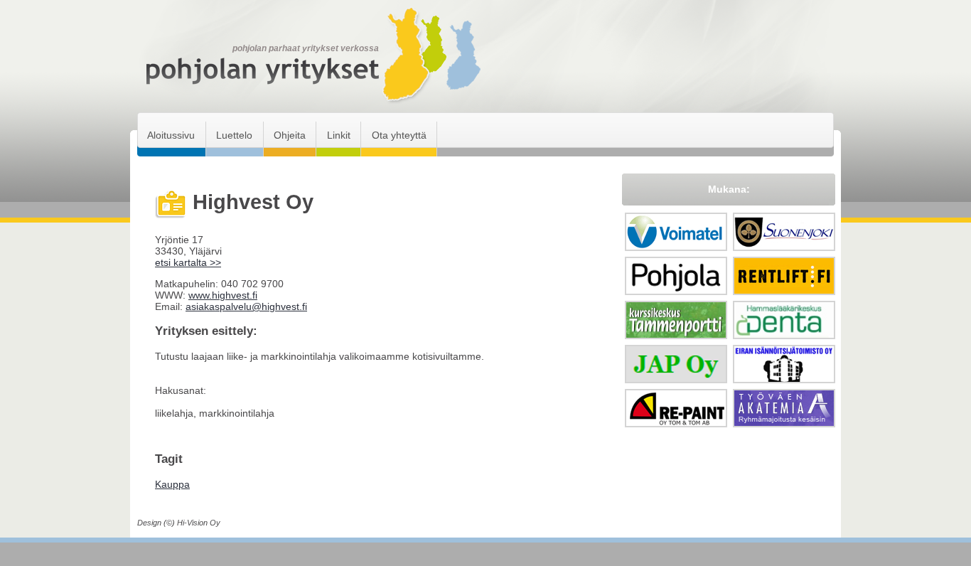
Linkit (338, 135)
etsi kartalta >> (188, 262)
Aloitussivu (171, 135)
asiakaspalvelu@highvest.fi (246, 306)
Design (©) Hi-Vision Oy (178, 522)
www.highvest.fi (222, 295)
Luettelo (234, 135)
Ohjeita (290, 135)
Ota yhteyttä (399, 135)
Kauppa (172, 484)
